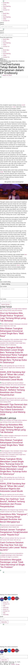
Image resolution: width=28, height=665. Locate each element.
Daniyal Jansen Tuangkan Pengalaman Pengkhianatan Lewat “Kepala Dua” (14, 532)
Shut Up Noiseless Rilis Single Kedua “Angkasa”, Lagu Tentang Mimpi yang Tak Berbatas (13, 317)
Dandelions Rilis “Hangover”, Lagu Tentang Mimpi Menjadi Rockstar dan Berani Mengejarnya (14, 518)
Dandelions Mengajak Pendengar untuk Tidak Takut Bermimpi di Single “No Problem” (12, 563)
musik (14, 106)
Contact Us (6, 10)
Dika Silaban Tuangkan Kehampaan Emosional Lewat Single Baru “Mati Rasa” (12, 332)
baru (25, 254)
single (1, 171)
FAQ (4, 605)
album (18, 265)
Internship (6, 607)
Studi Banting (7, 6)
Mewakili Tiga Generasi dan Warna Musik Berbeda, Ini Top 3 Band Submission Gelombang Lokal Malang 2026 (13, 409)
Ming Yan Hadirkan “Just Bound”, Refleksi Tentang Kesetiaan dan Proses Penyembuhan (12, 391)
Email (1, 616)
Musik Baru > (3, 60)
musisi (23, 105)
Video (4, 8)
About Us (5, 602)
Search (2, 22)
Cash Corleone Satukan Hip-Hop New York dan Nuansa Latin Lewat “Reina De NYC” (13, 546)
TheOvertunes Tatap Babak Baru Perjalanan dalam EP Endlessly (12, 61)
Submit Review (5, 304)
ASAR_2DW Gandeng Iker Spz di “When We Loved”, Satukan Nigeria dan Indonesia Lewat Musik (12, 376)
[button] (14, 11)
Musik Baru (6, 2)
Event (4, 4)
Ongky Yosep (15, 664)
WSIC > (2, 58)
